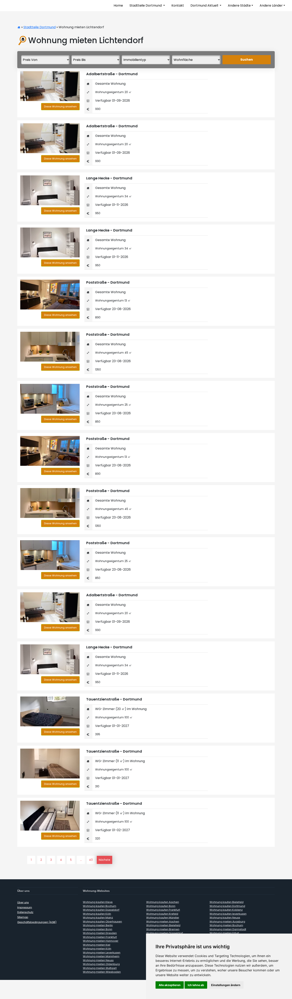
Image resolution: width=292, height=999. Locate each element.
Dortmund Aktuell (204, 5)
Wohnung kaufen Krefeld (162, 914)
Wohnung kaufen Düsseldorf (101, 910)
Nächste (104, 860)
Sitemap (22, 917)
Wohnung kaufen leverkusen (228, 914)
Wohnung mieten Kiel (96, 945)
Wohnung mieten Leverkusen (101, 952)
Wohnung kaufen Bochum (99, 906)
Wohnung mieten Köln (97, 948)
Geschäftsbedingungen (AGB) (36, 922)
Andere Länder (271, 5)
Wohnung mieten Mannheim (101, 956)
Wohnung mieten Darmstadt (228, 929)
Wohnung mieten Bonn (97, 929)
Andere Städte (239, 5)
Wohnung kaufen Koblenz (226, 910)
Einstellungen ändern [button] (225, 985)
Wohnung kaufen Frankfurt (163, 910)
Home (118, 5)
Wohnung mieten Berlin (98, 925)
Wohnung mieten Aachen (162, 921)
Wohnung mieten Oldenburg (101, 964)
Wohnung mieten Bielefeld (163, 925)
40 (91, 860)
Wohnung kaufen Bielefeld (227, 902)
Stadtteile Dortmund (146, 5)
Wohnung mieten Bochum (226, 925)
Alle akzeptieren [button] (170, 985)
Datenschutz (25, 912)
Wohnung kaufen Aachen (162, 902)
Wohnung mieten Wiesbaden (102, 972)
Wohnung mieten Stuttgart (100, 968)
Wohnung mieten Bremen (162, 929)
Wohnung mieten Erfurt (224, 933)
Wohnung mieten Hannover (100, 941)
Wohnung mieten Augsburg (227, 921)
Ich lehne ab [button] (196, 985)
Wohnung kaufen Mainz (98, 917)
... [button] (81, 860)
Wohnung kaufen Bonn (160, 906)
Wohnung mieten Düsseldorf (164, 933)
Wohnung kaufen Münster (162, 917)
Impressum (24, 907)
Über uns (23, 902)
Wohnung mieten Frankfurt (100, 937)
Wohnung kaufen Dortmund (227, 906)
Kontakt (177, 5)
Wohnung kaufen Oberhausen (102, 921)
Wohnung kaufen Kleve (98, 902)
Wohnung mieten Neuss (98, 960)
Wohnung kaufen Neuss (225, 917)
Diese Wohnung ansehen (60, 106)
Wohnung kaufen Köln (97, 914)
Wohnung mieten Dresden (100, 933)
